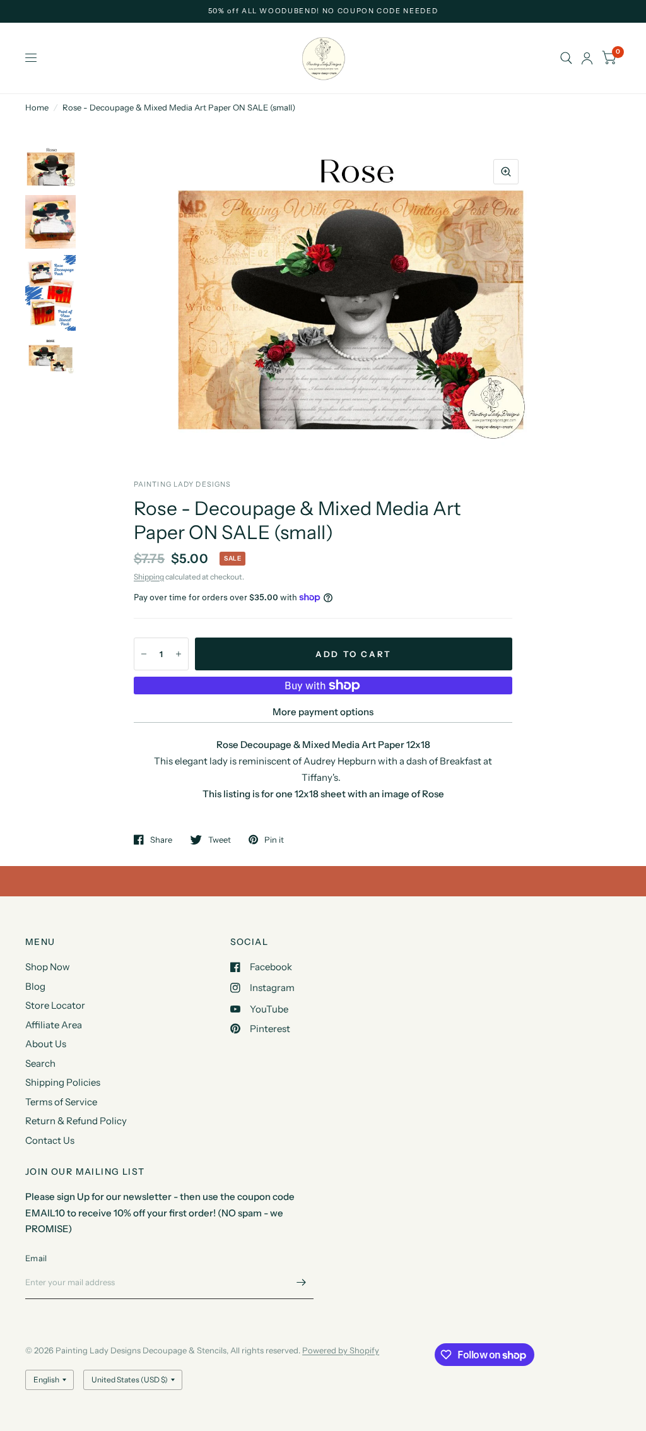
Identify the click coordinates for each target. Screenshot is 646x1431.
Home (37, 107)
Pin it (274, 839)
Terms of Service (61, 1102)
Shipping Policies (62, 1082)
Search (40, 1063)
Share (161, 839)
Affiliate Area (53, 1025)
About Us (45, 1044)
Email (36, 1258)
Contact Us (49, 1140)
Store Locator (55, 1005)
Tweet (219, 839)
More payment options (323, 712)
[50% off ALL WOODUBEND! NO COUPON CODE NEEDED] (323, 11)
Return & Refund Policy (76, 1121)
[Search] (566, 58)
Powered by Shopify (340, 1350)
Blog (35, 986)
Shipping (149, 576)
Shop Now (47, 967)
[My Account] (587, 58)
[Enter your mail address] (301, 1282)
